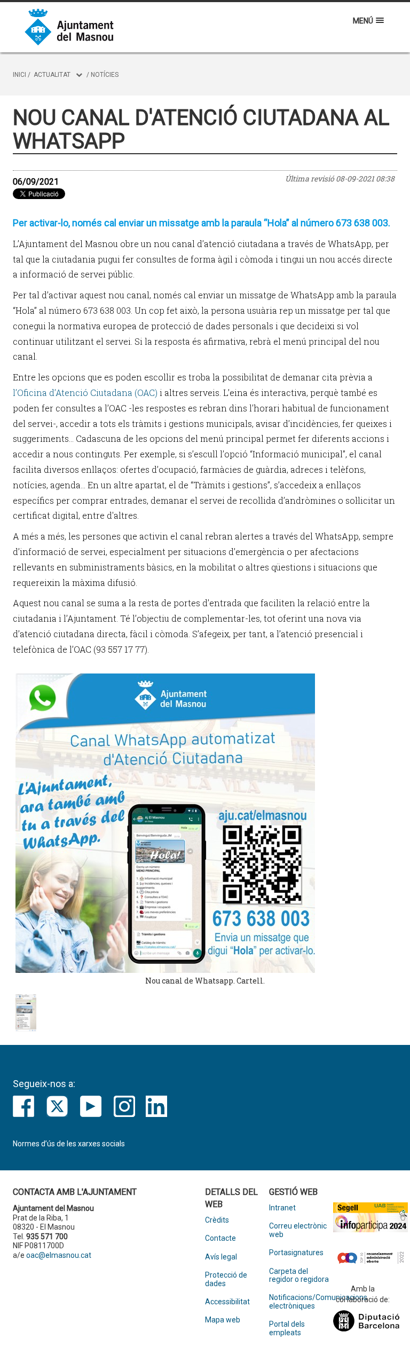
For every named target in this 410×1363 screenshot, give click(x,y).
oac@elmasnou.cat (58, 1255)
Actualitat (52, 74)
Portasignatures (296, 1253)
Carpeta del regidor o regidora (299, 1275)
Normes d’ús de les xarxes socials (69, 1143)
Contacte (220, 1238)
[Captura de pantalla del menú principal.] (25, 1013)
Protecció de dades (226, 1279)
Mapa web (222, 1320)
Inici (19, 74)
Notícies (105, 74)
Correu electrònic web (298, 1230)
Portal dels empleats (287, 1328)
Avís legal (221, 1257)
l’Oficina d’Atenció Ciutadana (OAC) (85, 392)
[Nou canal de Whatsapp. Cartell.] (205, 823)
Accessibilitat (227, 1302)
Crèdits (217, 1220)
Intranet (282, 1208)
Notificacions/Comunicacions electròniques (301, 1302)
